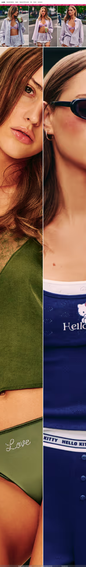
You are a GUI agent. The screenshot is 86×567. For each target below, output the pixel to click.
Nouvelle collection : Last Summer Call (24, 565)
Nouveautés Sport (65, 565)
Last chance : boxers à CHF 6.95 (46, 565)
